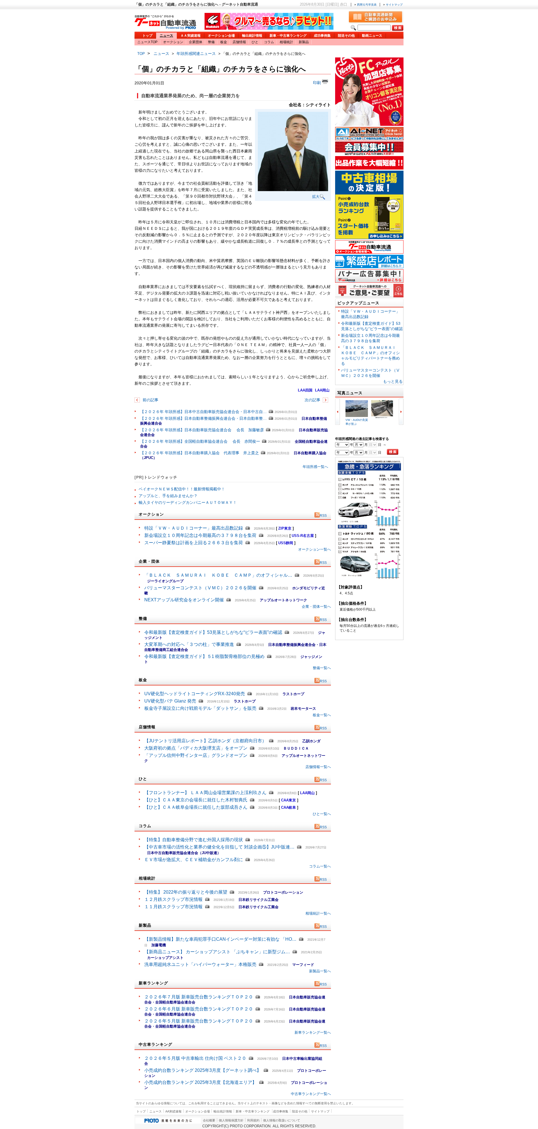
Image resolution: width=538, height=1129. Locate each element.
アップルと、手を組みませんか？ (168, 495)
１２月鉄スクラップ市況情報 (173, 899)
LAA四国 (305, 390)
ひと (255, 42)
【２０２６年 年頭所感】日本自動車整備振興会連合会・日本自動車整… (203, 418)
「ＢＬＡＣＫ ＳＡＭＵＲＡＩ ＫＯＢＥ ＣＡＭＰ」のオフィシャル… (218, 575)
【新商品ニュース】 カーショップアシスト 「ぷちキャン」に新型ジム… (217, 951)
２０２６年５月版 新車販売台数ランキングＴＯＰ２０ (198, 1021)
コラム (269, 42)
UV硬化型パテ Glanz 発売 (170, 701)
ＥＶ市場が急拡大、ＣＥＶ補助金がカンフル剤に (193, 859)
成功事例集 (322, 36)
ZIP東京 (284, 528)
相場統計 (286, 42)
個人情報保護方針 (231, 1120)
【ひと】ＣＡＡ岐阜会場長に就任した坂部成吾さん (195, 807)
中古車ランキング (155, 1044)
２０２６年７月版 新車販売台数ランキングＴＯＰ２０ (198, 996)
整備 (211, 42)
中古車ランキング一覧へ (311, 1094)
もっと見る (393, 381)
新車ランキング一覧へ (312, 1032)
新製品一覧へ (320, 971)
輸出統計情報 (252, 36)
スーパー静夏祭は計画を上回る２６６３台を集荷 (193, 542)
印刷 (317, 82)
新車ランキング (153, 983)
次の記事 (313, 400)
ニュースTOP (147, 42)
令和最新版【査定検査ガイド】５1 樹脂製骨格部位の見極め (204, 656)
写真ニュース (350, 393)
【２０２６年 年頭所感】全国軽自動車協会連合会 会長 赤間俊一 (200, 441)
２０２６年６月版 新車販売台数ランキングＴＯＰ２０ (198, 1009)
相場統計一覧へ (318, 913)
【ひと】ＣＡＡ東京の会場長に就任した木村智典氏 (195, 800)
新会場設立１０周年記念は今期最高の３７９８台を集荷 (200, 535)
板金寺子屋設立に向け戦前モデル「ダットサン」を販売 (200, 708)
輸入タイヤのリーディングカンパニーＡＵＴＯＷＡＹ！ (188, 502)
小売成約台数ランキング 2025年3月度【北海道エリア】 (200, 1082)
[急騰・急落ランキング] (369, 578)
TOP (141, 54)
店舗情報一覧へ (318, 767)
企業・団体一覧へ (316, 606)
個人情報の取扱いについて (281, 1120)
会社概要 (209, 1120)
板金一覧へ (322, 715)
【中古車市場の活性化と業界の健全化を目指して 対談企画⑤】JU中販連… (219, 847)
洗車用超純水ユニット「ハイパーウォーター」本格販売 (200, 964)
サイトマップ (394, 4)
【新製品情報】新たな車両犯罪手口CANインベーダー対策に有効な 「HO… (220, 939)
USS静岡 (285, 543)
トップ (147, 36)
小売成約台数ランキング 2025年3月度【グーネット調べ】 (202, 1070)
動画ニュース (372, 36)
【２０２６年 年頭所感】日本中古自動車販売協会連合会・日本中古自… (203, 411)
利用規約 (253, 1120)
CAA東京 (288, 800)
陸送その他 (346, 36)
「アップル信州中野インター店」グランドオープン (195, 755)
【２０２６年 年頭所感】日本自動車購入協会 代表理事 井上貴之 (199, 453)
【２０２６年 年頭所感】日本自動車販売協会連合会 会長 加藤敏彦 (202, 430)
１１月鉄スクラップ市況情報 (173, 906)
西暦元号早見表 (366, 4)
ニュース (166, 36)
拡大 (315, 196)
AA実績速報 (173, 1111)
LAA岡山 (322, 390)
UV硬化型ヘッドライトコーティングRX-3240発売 (194, 693)
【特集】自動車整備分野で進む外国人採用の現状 (193, 839)
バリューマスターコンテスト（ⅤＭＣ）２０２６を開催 (200, 587)
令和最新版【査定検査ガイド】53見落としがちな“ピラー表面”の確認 (213, 632)
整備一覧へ (322, 668)
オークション (173, 42)
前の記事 (150, 400)
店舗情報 (239, 42)
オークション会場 (221, 36)
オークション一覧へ (314, 549)
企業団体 (195, 42)
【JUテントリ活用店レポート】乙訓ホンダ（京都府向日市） (205, 740)
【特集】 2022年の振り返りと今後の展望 (185, 892)
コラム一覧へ (320, 866)
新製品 (304, 42)
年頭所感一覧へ (315, 467)
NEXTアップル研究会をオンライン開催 (184, 599)
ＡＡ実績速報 (190, 36)
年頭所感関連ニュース (196, 53)
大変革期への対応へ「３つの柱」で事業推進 (189, 644)
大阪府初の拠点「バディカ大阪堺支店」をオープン (195, 748)
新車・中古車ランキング (288, 36)
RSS (323, 516)
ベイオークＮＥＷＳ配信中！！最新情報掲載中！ (182, 489)
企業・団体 (149, 561)
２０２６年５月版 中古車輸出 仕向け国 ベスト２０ (195, 1058)
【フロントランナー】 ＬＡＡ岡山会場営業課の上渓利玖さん (205, 792)
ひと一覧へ (322, 814)
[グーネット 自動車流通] (165, 27)
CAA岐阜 (288, 807)
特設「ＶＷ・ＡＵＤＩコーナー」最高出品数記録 (193, 528)
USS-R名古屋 (303, 536)
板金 (223, 42)
